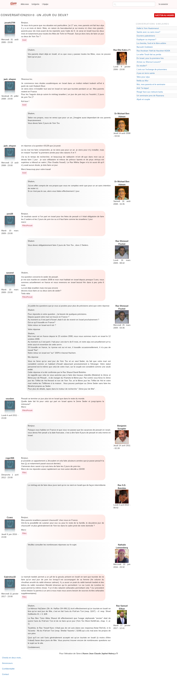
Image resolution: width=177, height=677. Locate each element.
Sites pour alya (143, 77)
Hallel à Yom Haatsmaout (148, 28)
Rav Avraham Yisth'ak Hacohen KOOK (153, 51)
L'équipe (45, 4)
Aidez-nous (25, 4)
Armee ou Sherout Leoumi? (149, 62)
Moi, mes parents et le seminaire (151, 84)
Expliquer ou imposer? (146, 39)
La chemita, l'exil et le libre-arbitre (151, 43)
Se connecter (163, 4)
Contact (5, 674)
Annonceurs (7, 663)
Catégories (35, 4)
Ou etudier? (142, 66)
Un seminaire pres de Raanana (150, 95)
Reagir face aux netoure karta (150, 92)
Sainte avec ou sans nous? (148, 32)
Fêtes (24, 473)
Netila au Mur (142, 80)
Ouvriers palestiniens (146, 36)
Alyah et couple (143, 99)
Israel (24, 40)
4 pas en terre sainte (146, 73)
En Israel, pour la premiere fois (150, 58)
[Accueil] (14, 4)
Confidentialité (8, 669)
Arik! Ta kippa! (143, 88)
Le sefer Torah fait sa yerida (149, 54)
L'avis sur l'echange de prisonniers (152, 69)
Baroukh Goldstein (145, 47)
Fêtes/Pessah (27, 226)
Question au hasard (164, 15)
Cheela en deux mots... (12, 658)
